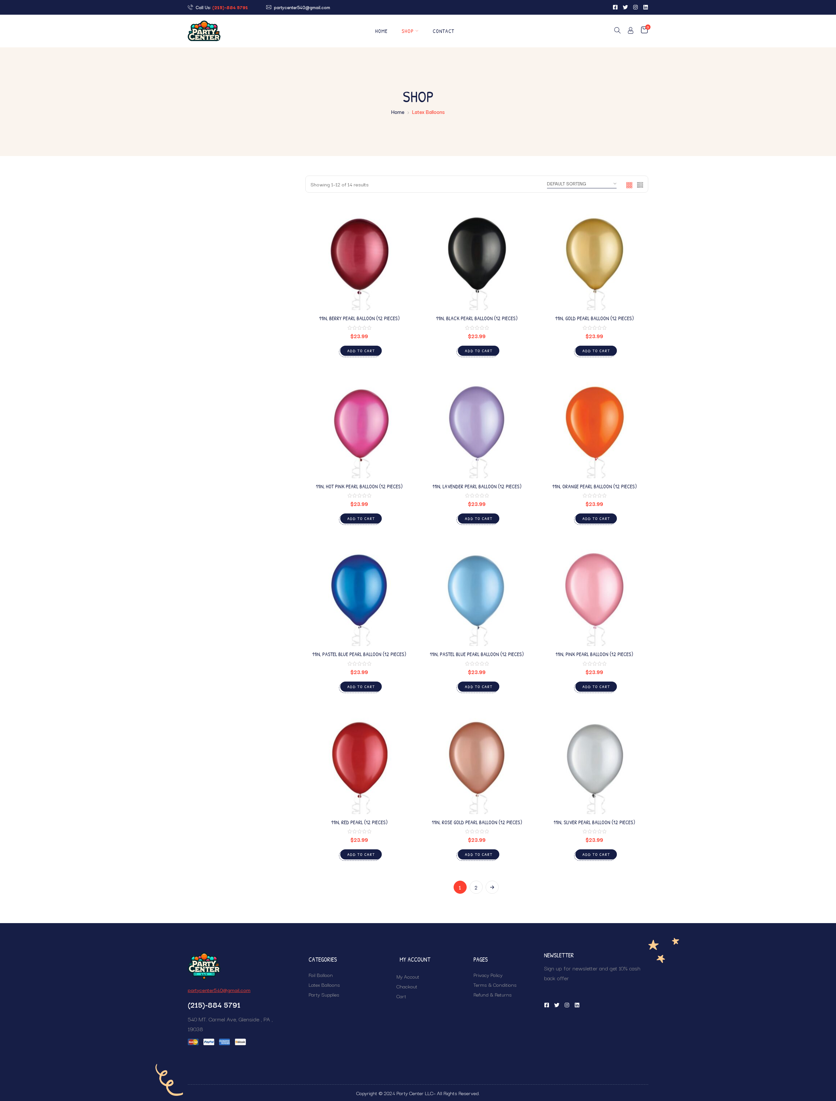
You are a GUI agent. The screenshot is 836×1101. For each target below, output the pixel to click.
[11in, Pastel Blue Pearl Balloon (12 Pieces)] (359, 592)
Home (381, 31)
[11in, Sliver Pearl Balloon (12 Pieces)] (594, 760)
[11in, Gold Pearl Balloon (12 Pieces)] (594, 256)
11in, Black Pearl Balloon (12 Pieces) (477, 318)
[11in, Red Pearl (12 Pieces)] (359, 760)
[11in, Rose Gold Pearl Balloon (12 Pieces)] (477, 760)
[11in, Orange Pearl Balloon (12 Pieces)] (594, 424)
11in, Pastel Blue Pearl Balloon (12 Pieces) (359, 654)
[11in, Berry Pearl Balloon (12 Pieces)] (359, 256)
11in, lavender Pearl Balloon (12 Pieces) (477, 486)
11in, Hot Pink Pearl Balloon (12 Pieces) (359, 486)
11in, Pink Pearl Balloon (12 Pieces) (594, 654)
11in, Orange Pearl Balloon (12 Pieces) (594, 486)
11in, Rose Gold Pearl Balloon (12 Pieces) (477, 822)
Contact (443, 31)
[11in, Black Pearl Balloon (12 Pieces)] (477, 256)
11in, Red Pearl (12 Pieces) (359, 822)
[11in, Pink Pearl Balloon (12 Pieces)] (594, 592)
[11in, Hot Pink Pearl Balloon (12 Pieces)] (359, 424)
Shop (408, 31)
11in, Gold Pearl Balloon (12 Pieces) (594, 318)
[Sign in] (630, 31)
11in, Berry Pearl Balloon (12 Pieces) (359, 318)
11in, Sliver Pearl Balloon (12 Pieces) (594, 822)
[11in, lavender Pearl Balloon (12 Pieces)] (477, 424)
